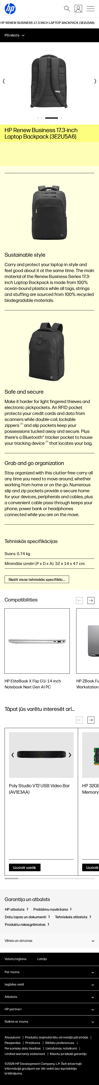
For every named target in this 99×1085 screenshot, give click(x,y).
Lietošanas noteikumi (61, 1048)
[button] (91, 600)
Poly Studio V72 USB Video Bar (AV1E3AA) (39, 789)
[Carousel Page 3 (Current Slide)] (51, 118)
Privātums (32, 1043)
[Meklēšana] (67, 9)
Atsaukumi (12, 1037)
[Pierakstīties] (78, 8)
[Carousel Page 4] (61, 118)
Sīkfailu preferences (59, 1043)
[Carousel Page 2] (42, 118)
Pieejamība (12, 1043)
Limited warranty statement (25, 1054)
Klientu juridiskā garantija (68, 1054)
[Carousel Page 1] (38, 118)
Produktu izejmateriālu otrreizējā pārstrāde (56, 1037)
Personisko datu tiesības (23, 1048)
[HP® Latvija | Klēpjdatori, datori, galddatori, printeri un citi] (10, 8)
